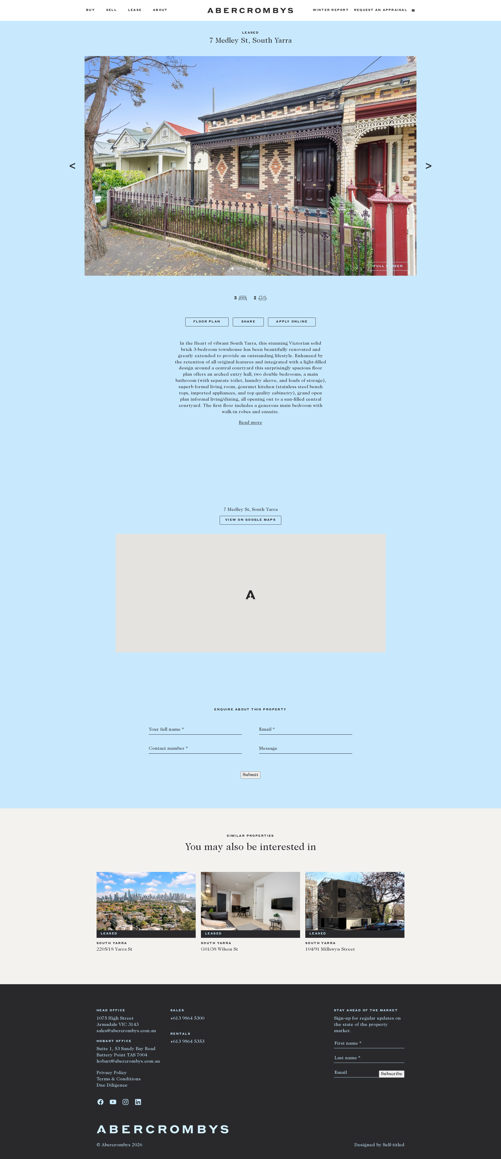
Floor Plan (207, 321)
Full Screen (388, 266)
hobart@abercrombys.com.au (128, 1061)
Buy (90, 10)
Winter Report (331, 10)
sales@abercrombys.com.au (126, 1031)
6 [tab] (262, 269)
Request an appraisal (380, 10)
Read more (250, 422)
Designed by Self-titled (379, 1145)
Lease (135, 10)
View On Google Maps (250, 520)
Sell (111, 10)
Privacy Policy (112, 1073)
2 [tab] (238, 269)
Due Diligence (112, 1085)
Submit (250, 775)
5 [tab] (256, 269)
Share (248, 321)
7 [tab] (268, 269)
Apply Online (292, 321)
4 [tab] (250, 269)
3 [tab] (244, 269)
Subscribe (391, 1074)
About (160, 10)
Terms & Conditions (119, 1079)
